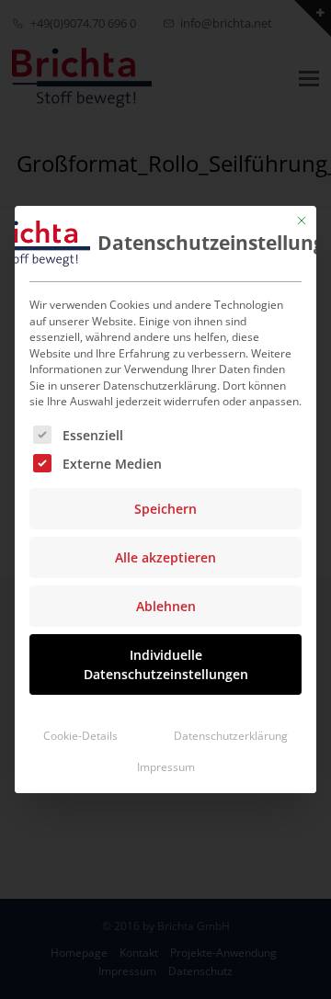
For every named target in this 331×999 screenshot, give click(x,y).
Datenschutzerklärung (231, 736)
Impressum (166, 767)
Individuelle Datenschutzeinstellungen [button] (166, 664)
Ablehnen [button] (166, 606)
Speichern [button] (165, 508)
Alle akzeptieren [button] (165, 557)
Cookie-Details (80, 736)
